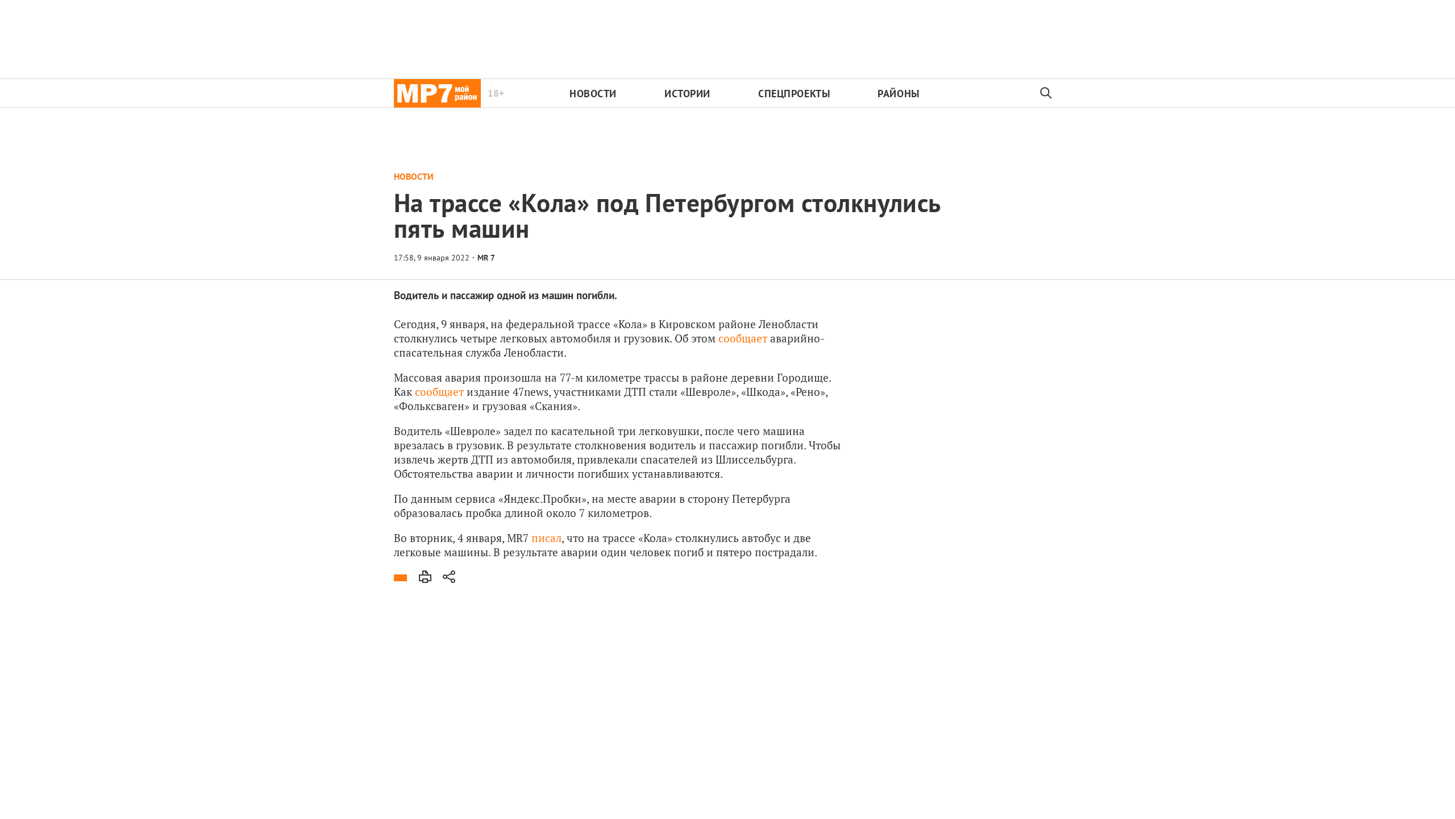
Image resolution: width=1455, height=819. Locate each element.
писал (546, 538)
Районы (898, 93)
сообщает (742, 338)
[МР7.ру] (437, 93)
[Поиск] (1046, 93)
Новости (593, 93)
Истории (687, 93)
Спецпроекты (794, 93)
